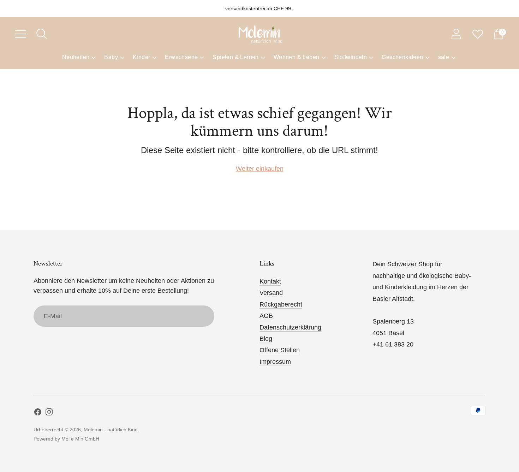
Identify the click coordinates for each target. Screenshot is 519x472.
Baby (111, 57)
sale (443, 57)
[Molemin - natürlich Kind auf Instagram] (49, 413)
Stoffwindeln (350, 57)
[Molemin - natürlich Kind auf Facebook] (38, 413)
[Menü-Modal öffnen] (20, 34)
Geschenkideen (402, 57)
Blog (266, 338)
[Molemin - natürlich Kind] (259, 34)
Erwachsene (181, 57)
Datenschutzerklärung (290, 327)
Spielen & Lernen (235, 57)
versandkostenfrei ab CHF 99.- (259, 8)
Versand (271, 292)
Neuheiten (76, 57)
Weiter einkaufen (260, 168)
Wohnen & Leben (297, 57)
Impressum (275, 361)
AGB (266, 315)
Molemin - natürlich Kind (111, 429)
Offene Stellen (280, 350)
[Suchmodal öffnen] (42, 34)
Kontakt (270, 281)
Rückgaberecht (281, 304)
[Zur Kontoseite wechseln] (456, 34)
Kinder (141, 57)
